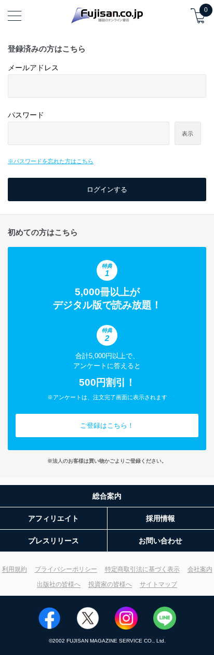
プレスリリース (53, 540)
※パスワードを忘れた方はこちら (50, 161)
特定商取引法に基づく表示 (142, 569)
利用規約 (14, 569)
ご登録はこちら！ (107, 425)
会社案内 (200, 569)
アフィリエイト (53, 518)
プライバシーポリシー (66, 569)
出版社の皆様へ (59, 584)
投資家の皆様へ (110, 584)
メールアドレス (33, 67)
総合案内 (107, 496)
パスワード (26, 115)
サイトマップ (158, 584)
